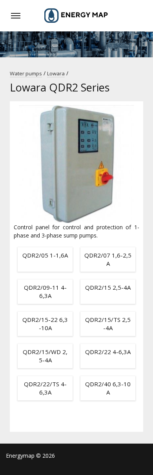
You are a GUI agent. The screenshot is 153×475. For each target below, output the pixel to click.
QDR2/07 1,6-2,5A (107, 259)
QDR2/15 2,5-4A (108, 287)
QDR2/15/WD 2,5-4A (45, 356)
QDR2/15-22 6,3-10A (45, 324)
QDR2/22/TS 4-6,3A (45, 388)
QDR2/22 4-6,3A (108, 352)
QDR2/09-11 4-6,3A (45, 291)
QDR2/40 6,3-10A (108, 388)
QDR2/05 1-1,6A (45, 255)
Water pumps (26, 73)
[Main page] (76, 15)
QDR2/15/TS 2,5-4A (108, 324)
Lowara (56, 73)
